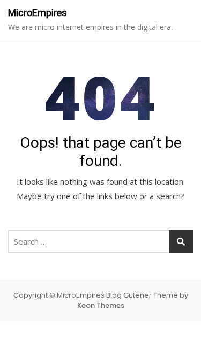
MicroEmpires (37, 12)
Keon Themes (100, 305)
